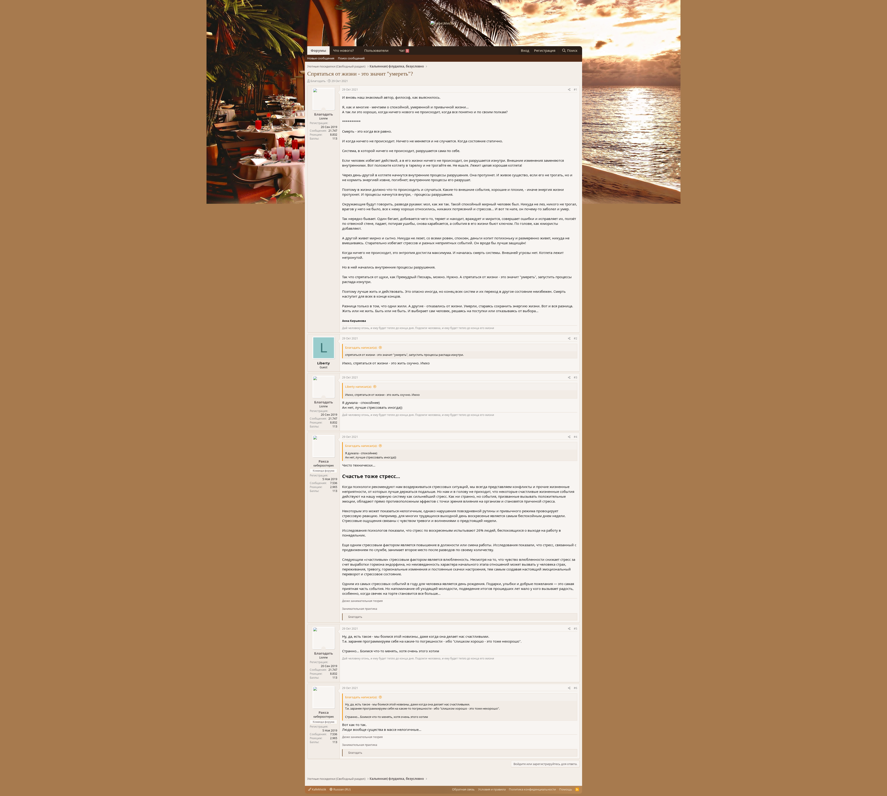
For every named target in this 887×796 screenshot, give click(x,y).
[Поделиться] (569, 89)
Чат (403, 50)
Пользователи (376, 50)
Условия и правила (492, 789)
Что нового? (343, 50)
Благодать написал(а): (361, 347)
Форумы (318, 50)
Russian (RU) (342, 789)
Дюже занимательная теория (362, 601)
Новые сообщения (320, 58)
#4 (575, 437)
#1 (575, 89)
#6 (575, 688)
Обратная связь (463, 789)
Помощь (565, 789)
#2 (575, 338)
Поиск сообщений (351, 58)
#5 (575, 629)
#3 (575, 377)
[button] (357, 50)
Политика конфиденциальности (532, 789)
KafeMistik (318, 789)
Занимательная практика (359, 609)
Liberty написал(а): (358, 386)
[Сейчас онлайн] (323, 109)
